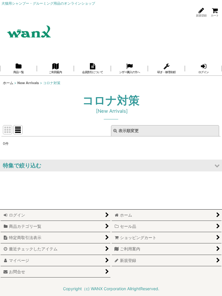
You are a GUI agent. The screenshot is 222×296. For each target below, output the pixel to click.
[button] (111, 165)
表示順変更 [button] (129, 130)
